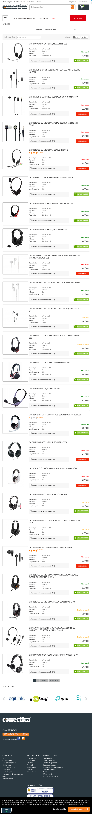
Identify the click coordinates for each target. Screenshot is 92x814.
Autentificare (7, 758)
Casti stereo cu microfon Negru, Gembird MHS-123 (52, 177)
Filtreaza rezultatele (46, 30)
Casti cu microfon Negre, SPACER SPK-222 (48, 229)
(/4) (43, 61)
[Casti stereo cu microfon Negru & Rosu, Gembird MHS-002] (15, 345)
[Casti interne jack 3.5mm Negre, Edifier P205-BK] (15, 556)
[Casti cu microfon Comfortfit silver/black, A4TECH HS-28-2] (15, 529)
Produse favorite (8, 767)
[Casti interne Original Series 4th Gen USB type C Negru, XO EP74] (15, 79)
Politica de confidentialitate (53, 767)
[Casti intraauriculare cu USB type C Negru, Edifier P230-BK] (15, 318)
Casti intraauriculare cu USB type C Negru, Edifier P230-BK (55, 310)
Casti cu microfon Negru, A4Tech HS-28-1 (48, 494)
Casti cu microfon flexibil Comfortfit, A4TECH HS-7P (53, 655)
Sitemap (30, 763)
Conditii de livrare (19, 2)
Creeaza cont (7, 760)
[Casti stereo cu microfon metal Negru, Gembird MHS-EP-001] (15, 132)
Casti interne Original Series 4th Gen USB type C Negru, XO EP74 (54, 71)
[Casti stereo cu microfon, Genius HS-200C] (15, 159)
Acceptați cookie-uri (79, 809)
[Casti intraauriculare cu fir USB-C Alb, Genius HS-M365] (15, 291)
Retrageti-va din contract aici (13, 774)
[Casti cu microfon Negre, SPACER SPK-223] (15, 53)
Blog (53, 18)
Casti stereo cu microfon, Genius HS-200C (48, 150)
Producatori (31, 772)
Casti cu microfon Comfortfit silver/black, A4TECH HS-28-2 (54, 521)
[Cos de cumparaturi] (86, 7)
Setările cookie (59, 809)
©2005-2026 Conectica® (51, 776)
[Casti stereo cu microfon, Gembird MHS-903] (15, 372)
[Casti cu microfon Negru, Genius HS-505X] (15, 451)
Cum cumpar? (7, 2)
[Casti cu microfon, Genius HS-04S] (15, 398)
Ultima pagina (54, 680)
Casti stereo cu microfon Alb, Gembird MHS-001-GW (53, 468)
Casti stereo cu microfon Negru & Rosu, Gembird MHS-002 (54, 337)
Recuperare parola (9, 763)
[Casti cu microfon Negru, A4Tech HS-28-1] (15, 503)
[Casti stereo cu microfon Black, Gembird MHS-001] (15, 611)
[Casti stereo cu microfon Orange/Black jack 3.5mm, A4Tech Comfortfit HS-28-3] (15, 584)
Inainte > (44, 680)
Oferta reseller (48, 774)
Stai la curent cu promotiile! (24, 18)
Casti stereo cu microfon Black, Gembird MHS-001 (52, 602)
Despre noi (30, 2)
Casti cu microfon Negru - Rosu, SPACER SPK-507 (51, 203)
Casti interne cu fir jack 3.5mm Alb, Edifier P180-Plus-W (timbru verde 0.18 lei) (54, 257)
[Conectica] (17, 720)
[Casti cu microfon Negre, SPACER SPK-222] (15, 238)
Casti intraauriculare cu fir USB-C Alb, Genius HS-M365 (54, 282)
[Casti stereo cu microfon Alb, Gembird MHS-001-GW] (15, 477)
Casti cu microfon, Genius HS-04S (44, 388)
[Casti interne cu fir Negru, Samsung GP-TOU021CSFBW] (15, 106)
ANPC (45, 772)
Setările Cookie (8, 778)
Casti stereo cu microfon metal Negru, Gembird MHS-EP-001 (54, 124)
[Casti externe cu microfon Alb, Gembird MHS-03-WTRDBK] (15, 424)
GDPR (5, 776)
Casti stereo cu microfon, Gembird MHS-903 (49, 362)
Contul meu (7, 765)
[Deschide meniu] (5, 18)
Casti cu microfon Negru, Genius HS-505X (48, 442)
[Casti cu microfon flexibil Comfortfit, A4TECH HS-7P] (15, 664)
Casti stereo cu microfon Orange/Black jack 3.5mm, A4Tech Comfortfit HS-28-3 (53, 576)
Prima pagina (31, 758)
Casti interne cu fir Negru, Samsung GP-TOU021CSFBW (53, 97)
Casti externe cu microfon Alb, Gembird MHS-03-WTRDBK (55, 414)
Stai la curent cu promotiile (16, 734)
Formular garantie (9, 772)
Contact (38, 2)
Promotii (78, 18)
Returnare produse (49, 765)
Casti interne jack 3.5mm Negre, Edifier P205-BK (50, 547)
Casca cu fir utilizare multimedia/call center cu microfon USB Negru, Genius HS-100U (52, 629)
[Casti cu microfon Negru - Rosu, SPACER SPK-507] (15, 212)
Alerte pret (6, 769)
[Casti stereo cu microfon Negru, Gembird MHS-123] (15, 186)
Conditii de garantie (50, 763)
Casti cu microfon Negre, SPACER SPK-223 (48, 44)
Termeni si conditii (49, 769)
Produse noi (43, 18)
